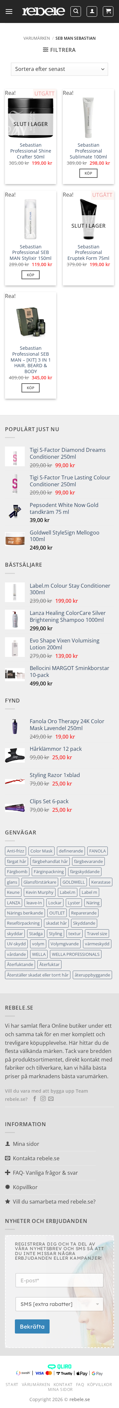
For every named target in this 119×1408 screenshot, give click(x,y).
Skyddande (84, 923)
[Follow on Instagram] (43, 1099)
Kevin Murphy (40, 892)
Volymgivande (65, 944)
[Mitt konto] (92, 11)
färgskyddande (84, 871)
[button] (9, 11)
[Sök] (75, 11)
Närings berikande (25, 913)
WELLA (39, 954)
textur (74, 933)
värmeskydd (97, 944)
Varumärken (36, 38)
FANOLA (97, 851)
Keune (13, 892)
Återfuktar (49, 964)
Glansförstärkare (39, 882)
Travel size (97, 933)
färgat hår (16, 861)
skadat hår (56, 923)
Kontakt (63, 1384)
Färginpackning (49, 871)
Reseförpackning (23, 923)
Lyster (74, 903)
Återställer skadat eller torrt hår (37, 975)
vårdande (16, 954)
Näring (92, 903)
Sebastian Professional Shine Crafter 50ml (30, 150)
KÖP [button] (89, 173)
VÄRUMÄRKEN (36, 1384)
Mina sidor (60, 1389)
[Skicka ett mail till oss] (51, 1099)
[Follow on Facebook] (34, 1099)
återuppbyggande (92, 975)
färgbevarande (88, 861)
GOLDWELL (73, 882)
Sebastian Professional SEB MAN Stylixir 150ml (31, 252)
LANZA (13, 903)
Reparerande (84, 913)
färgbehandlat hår (50, 861)
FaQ (80, 1384)
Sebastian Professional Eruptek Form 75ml (88, 252)
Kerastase (100, 882)
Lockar (54, 903)
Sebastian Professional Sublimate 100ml (88, 150)
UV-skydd (16, 944)
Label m (89, 892)
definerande (71, 851)
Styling (55, 933)
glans (12, 882)
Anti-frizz (15, 851)
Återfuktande (20, 964)
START (12, 1384)
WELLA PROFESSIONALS (75, 954)
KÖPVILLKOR (99, 1384)
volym (38, 944)
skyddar (15, 933)
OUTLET (57, 913)
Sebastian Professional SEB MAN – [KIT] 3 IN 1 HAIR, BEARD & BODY (31, 359)
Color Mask (41, 851)
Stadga (36, 933)
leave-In (34, 903)
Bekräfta (32, 1326)
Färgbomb (17, 871)
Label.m (67, 892)
